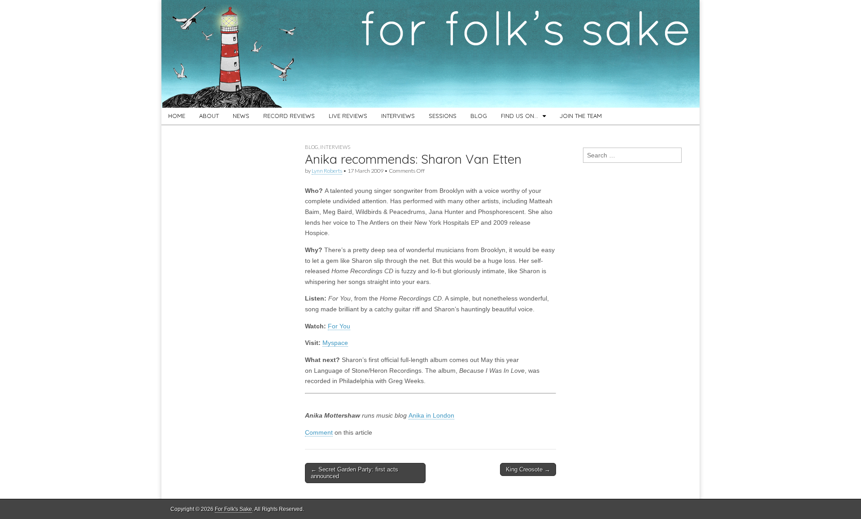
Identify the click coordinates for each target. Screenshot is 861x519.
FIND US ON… (519, 115)
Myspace (335, 342)
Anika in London (431, 415)
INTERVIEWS (398, 115)
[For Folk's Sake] (430, 54)
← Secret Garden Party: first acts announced (354, 473)
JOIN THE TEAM (581, 115)
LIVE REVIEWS (348, 115)
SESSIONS (443, 115)
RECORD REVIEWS (289, 115)
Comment (319, 432)
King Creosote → (528, 469)
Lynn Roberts (327, 170)
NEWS (241, 115)
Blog (311, 147)
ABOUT (209, 115)
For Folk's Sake (233, 509)
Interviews (335, 147)
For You (339, 326)
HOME (176, 115)
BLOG (478, 115)
